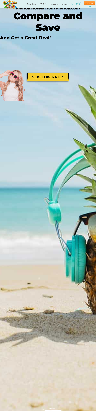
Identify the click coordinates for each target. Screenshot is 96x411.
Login (89, 6)
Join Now (89, 3)
